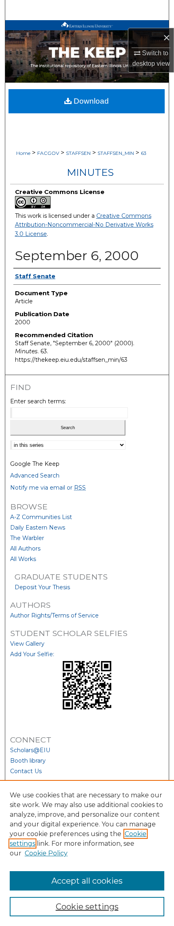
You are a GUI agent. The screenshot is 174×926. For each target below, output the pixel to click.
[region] (87, 853)
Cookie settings (87, 906)
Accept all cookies (87, 881)
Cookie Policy (46, 853)
